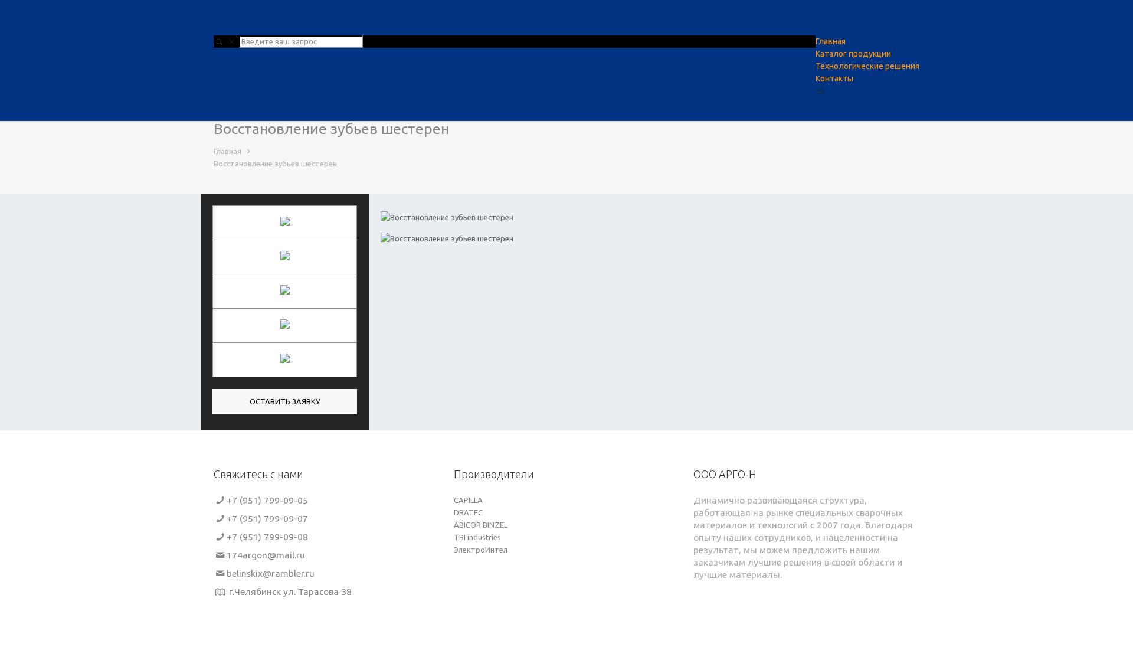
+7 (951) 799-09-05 (267, 500)
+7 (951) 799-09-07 (267, 518)
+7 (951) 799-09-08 (267, 536)
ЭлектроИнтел (480, 549)
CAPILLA (468, 500)
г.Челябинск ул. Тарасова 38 (289, 591)
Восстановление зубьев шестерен (275, 163)
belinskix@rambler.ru (271, 573)
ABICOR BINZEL (480, 525)
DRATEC (468, 512)
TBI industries (477, 537)
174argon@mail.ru (266, 555)
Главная (227, 151)
